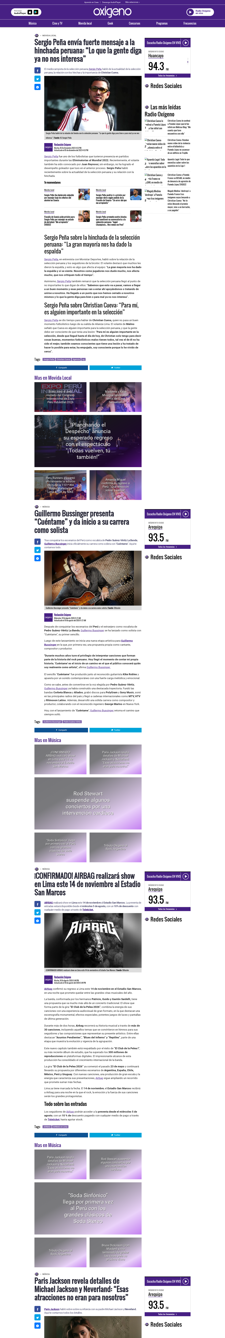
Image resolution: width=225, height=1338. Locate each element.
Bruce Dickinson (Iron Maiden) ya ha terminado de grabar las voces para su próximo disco (115, 1252)
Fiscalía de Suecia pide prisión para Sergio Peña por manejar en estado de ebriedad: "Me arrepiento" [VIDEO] (59, 220)
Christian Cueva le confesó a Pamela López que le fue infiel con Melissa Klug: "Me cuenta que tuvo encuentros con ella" (179, 127)
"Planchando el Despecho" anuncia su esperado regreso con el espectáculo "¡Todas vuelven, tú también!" (88, 441)
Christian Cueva (63, 359)
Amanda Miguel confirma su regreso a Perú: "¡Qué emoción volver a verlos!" (115, 485)
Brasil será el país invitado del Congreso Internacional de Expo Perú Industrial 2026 (60, 397)
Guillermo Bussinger (55, 543)
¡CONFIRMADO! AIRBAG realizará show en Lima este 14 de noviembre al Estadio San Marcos (60, 759)
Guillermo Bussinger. (99, 667)
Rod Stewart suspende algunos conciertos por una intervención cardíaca (88, 803)
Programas (162, 23)
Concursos (134, 23)
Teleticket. (88, 909)
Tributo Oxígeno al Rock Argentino (115, 847)
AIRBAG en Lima (60, 1127)
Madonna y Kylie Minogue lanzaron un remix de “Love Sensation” (115, 397)
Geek (110, 23)
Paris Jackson (52, 1309)
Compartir (62, 368)
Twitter (117, 368)
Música (32, 23)
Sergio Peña (95, 69)
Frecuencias (190, 23)
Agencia (76, 359)
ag (83, 359)
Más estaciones (131, 2)
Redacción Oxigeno (62, 144)
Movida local (85, 23)
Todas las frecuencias (166, 75)
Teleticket (54, 1119)
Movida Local (49, 35)
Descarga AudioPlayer (111, 2)
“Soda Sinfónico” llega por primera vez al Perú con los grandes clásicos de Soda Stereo (60, 847)
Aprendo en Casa (91, 2)
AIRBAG (47, 1127)
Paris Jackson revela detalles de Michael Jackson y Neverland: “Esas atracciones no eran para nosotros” (115, 759)
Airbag (99, 1078)
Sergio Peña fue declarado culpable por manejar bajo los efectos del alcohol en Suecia (59, 197)
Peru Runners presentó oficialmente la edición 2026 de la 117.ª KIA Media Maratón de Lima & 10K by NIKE (60, 485)
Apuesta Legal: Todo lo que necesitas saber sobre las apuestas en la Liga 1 (179, 162)
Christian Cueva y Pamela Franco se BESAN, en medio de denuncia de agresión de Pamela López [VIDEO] (179, 179)
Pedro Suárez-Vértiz (72, 722)
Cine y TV (57, 23)
